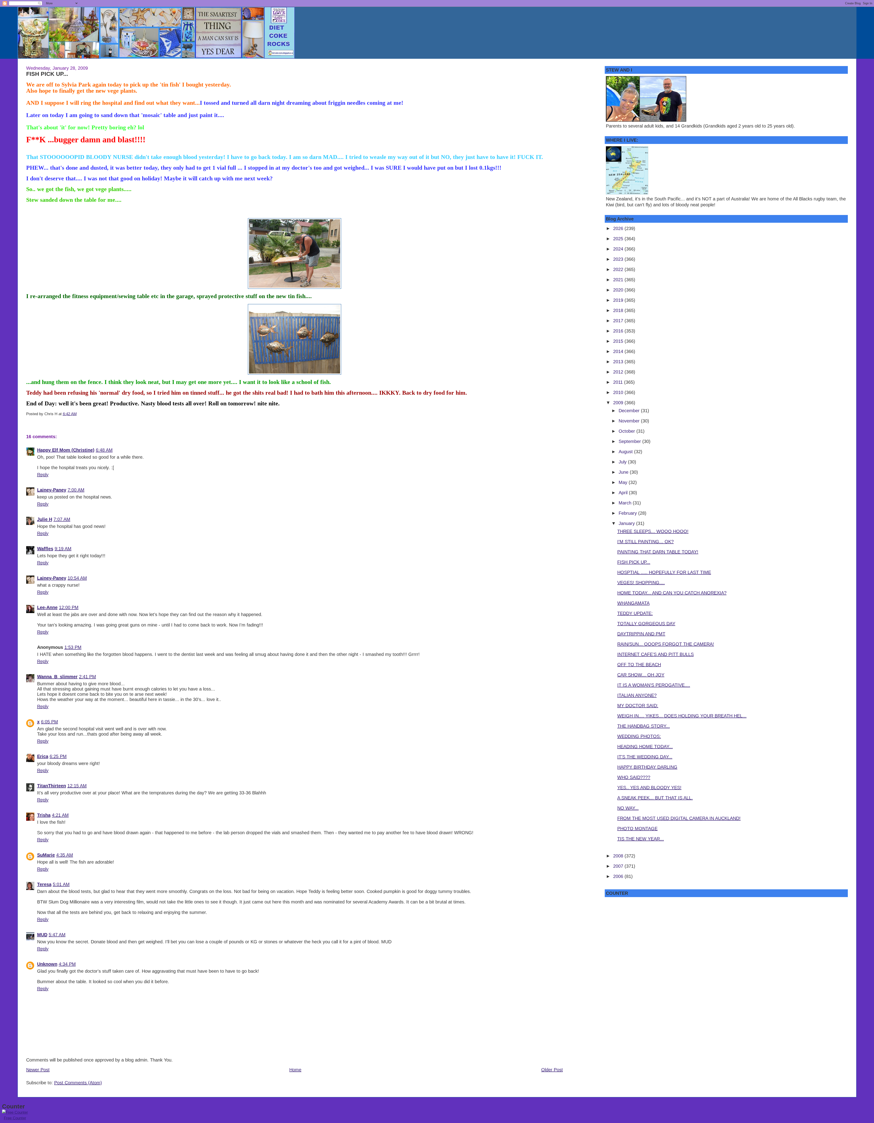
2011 (618, 382)
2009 (619, 402)
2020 (619, 289)
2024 (619, 248)
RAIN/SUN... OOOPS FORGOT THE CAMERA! (665, 644)
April (624, 492)
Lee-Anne (47, 607)
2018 (619, 310)
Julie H (44, 519)
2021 (619, 279)
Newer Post (38, 1069)
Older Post (552, 1069)
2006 (619, 876)
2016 (619, 330)
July (623, 461)
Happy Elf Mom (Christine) (65, 450)
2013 (619, 361)
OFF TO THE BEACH (639, 664)
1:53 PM (72, 647)
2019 (619, 300)
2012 (619, 371)
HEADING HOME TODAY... (645, 746)
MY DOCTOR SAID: (637, 705)
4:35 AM (64, 854)
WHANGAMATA (633, 603)
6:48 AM (104, 450)
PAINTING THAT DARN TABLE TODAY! (657, 551)
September (630, 441)
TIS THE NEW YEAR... (640, 838)
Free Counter (15, 1118)
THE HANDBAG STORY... (643, 726)
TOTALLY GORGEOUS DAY (646, 623)
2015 (619, 341)
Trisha (44, 815)
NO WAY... (628, 808)
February (628, 513)
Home (295, 1069)
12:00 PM (69, 607)
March (626, 502)
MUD (42, 934)
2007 (619, 866)
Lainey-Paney (51, 489)
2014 (619, 351)
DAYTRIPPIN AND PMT (641, 633)
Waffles (45, 548)
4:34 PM (67, 964)
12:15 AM (77, 785)
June (624, 472)
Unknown (47, 964)
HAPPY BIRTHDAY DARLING (647, 767)
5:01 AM (61, 884)
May (624, 482)
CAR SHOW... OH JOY (640, 674)
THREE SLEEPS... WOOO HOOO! (653, 531)
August (626, 451)
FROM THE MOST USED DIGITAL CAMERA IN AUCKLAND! (679, 818)
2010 (619, 392)
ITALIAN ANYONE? (637, 695)
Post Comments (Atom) (78, 1082)
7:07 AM (61, 519)
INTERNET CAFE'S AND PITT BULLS (655, 654)
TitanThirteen (51, 785)
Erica (42, 756)
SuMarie (46, 854)
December (630, 410)
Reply (42, 474)
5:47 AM (57, 934)
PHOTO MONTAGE (637, 828)
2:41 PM (87, 676)
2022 (619, 269)
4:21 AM (60, 815)
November (630, 420)
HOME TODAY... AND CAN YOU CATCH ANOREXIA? (672, 592)
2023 (619, 259)
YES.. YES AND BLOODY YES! (649, 787)
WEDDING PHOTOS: (639, 736)
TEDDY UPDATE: (635, 613)
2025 (619, 238)
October (627, 431)
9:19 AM (63, 548)
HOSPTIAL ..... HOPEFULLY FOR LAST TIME (664, 572)
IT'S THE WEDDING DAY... (644, 756)
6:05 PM (49, 721)
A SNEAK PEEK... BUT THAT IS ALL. (655, 797)
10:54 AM (77, 578)
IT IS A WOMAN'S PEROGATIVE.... (653, 685)
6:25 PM (58, 756)
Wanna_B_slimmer (57, 676)
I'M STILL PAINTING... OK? (645, 541)
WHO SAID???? (633, 777)
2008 (619, 855)
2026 (619, 228)
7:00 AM (76, 489)
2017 (619, 320)
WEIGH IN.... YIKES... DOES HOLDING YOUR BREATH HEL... (682, 715)
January (627, 523)
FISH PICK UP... (47, 74)
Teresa (44, 884)
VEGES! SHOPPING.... (641, 582)
